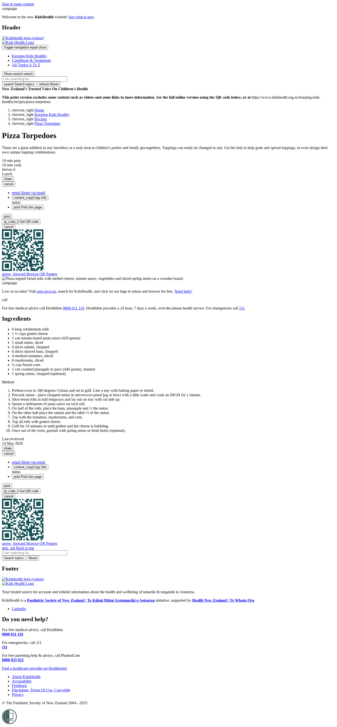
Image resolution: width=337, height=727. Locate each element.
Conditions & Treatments (31, 60)
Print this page (28, 207)
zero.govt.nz (46, 291)
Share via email (28, 193)
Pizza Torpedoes (47, 123)
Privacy (18, 694)
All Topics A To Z (26, 65)
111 (241, 308)
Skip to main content (18, 4)
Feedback (19, 685)
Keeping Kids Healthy (29, 56)
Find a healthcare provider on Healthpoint (34, 668)
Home (39, 110)
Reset (48, 84)
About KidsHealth (26, 677)
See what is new (81, 17)
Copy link (30, 197)
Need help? (183, 291)
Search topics (19, 84)
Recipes (41, 119)
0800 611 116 (73, 308)
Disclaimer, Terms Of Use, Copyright (41, 690)
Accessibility (22, 681)
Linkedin (19, 609)
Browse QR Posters (29, 274)
